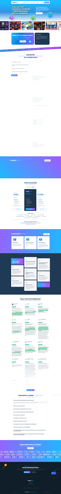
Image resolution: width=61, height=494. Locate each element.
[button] (48, 174)
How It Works (24, 2)
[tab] (28, 187)
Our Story (28, 2)
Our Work (34, 2)
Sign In (42, 2)
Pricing (31, 2)
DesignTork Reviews (30, 492)
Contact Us (37, 2)
